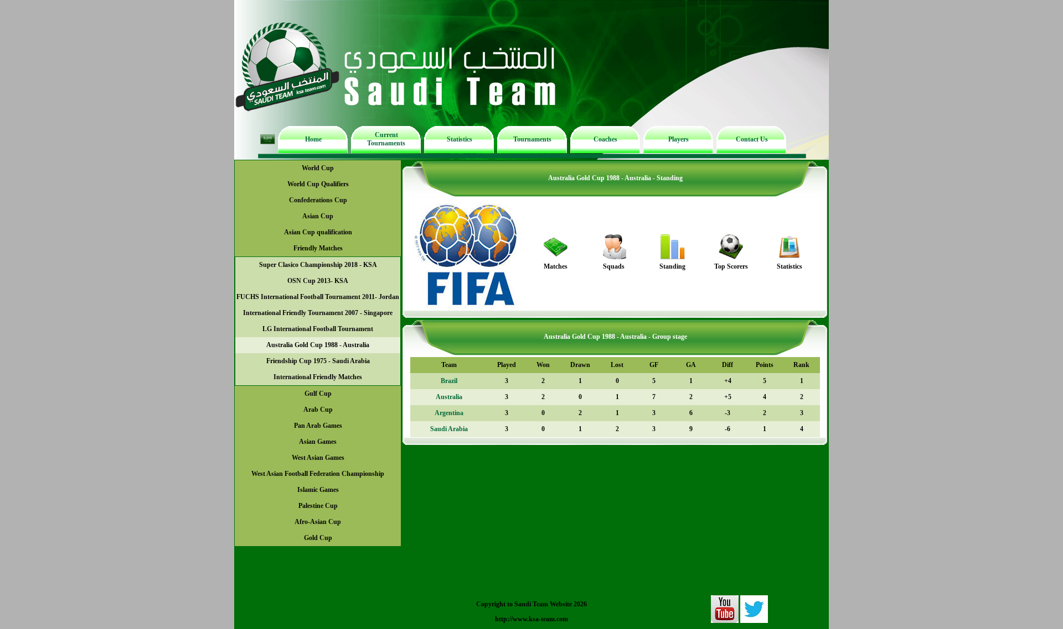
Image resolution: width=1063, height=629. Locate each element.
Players (678, 139)
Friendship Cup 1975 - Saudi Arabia (318, 361)
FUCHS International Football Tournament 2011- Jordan (317, 297)
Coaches (605, 139)
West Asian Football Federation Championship (317, 474)
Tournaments (532, 139)
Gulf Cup (318, 393)
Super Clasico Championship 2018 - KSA (318, 265)
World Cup (318, 168)
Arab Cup (318, 409)
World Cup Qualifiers (318, 184)
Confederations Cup (318, 200)
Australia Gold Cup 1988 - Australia (317, 345)
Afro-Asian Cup (318, 522)
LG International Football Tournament (317, 329)
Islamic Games (318, 490)
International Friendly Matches (318, 377)
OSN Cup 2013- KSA (317, 281)
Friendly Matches (318, 248)
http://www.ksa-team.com (531, 619)
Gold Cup (318, 538)
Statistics (459, 139)
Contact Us (752, 139)
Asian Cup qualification (318, 232)
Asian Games (318, 441)
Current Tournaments (386, 139)
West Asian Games (318, 458)
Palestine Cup (318, 506)
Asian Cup (317, 216)
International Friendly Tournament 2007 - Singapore (318, 313)
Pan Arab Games (318, 425)
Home (313, 139)
